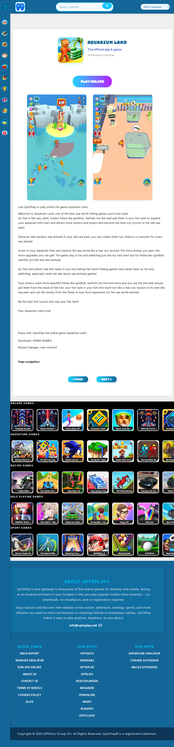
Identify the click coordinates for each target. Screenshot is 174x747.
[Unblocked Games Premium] (5, 132)
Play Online (92, 81)
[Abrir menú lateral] (5, 6)
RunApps (87, 708)
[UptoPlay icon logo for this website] (5, 22)
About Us (29, 674)
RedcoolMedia (87, 681)
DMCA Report (29, 653)
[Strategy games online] (5, 110)
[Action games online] (5, 33)
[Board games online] (5, 55)
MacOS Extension (145, 667)
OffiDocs (87, 653)
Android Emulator (29, 660)
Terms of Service (29, 688)
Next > (106, 379)
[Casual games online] (5, 66)
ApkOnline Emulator (144, 653)
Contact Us (29, 681)
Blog (29, 701)
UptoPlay (87, 667)
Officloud (87, 715)
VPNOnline (87, 695)
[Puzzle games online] (5, 77)
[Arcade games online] (5, 44)
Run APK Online (29, 667)
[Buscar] (107, 6)
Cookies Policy (29, 695)
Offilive (87, 674)
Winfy (87, 701)
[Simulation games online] (5, 88)
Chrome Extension (144, 660)
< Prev (78, 379)
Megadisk (87, 688)
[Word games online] (5, 121)
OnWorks (87, 660)
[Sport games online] (5, 99)
